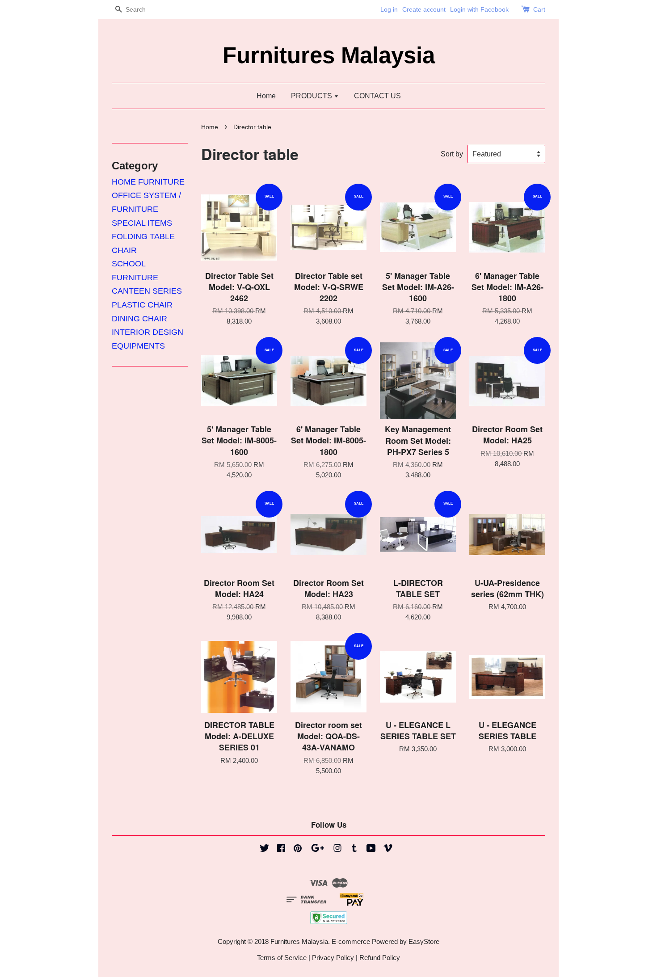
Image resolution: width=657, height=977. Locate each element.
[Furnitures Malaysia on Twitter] (265, 849)
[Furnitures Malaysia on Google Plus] (317, 849)
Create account (424, 9)
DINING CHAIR (139, 318)
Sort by (452, 154)
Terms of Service (282, 957)
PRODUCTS (312, 96)
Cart (539, 9)
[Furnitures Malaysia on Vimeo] (388, 849)
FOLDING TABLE (143, 236)
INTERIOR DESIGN (147, 332)
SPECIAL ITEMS (142, 223)
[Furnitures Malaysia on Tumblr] (354, 849)
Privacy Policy (333, 957)
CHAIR (124, 250)
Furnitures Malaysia (329, 55)
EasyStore (424, 941)
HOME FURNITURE (148, 181)
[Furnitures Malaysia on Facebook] (281, 849)
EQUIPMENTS (138, 345)
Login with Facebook (479, 9)
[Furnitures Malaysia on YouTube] (371, 849)
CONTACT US (377, 96)
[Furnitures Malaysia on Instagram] (337, 849)
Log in (389, 9)
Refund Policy (379, 957)
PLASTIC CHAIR (142, 304)
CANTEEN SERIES (147, 290)
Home (266, 96)
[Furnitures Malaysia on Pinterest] (298, 849)
